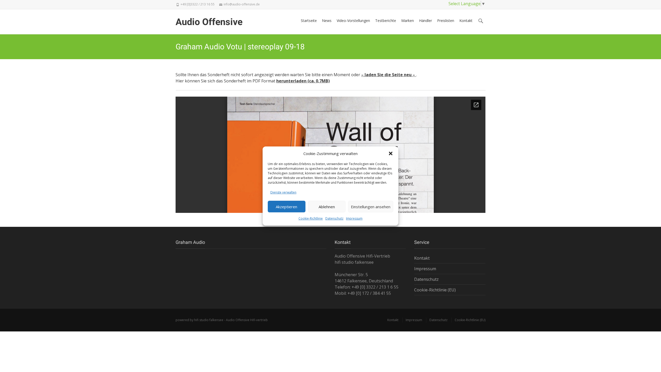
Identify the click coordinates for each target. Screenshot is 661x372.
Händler (425, 20)
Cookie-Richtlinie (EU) (435, 290)
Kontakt (466, 20)
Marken (407, 20)
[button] (390, 153)
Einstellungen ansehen (370, 206)
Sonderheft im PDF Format (277, 81)
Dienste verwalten (283, 192)
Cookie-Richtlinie (310, 218)
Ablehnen (327, 206)
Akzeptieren (286, 206)
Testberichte (385, 20)
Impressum (354, 218)
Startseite (309, 20)
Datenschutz (334, 218)
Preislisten (445, 20)
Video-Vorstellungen (353, 20)
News (327, 20)
